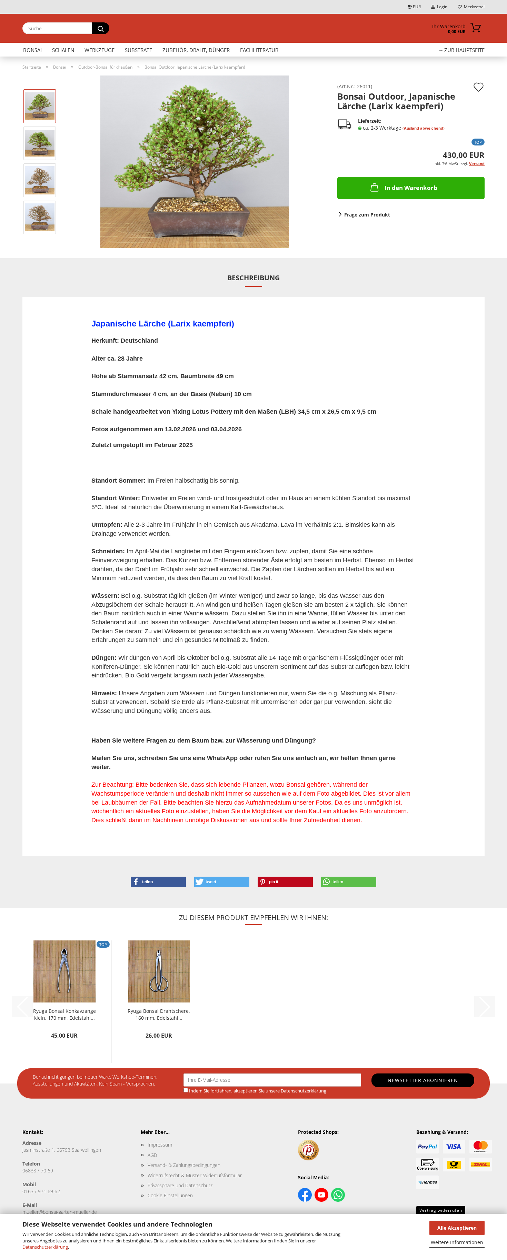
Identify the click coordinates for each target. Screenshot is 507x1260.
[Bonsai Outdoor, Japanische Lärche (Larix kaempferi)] (194, 161)
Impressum (160, 1144)
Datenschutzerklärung (45, 1247)
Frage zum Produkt (367, 214)
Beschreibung (253, 277)
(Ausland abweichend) (423, 128)
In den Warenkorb (411, 188)
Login (441, 7)
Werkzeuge (99, 50)
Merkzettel (473, 7)
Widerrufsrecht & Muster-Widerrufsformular (195, 1175)
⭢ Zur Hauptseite (462, 50)
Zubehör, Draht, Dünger (196, 50)
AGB (152, 1155)
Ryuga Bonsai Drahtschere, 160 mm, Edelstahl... (159, 1014)
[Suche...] (100, 28)
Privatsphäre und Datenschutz (180, 1185)
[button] (158, 882)
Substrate (138, 50)
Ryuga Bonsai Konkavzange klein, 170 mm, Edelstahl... (64, 1014)
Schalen (63, 50)
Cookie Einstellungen (170, 1195)
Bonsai (32, 50)
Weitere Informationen (457, 1242)
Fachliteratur (259, 50)
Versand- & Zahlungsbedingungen (184, 1165)
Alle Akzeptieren (457, 1227)
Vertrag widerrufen (440, 1210)
